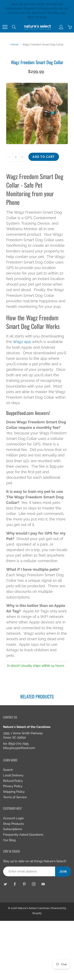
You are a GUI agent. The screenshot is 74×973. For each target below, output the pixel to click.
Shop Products (13, 823)
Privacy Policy (12, 786)
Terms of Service (15, 797)
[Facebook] (14, 884)
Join (63, 871)
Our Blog (9, 840)
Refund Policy (13, 780)
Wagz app (22, 341)
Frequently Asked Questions (23, 834)
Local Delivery (13, 775)
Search (8, 769)
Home (14, 44)
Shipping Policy (14, 791)
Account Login (13, 818)
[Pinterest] (24, 884)
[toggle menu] (4, 27)
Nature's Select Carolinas (33, 908)
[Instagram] (33, 884)
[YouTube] (43, 884)
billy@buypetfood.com (19, 748)
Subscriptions (12, 829)
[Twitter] (5, 884)
